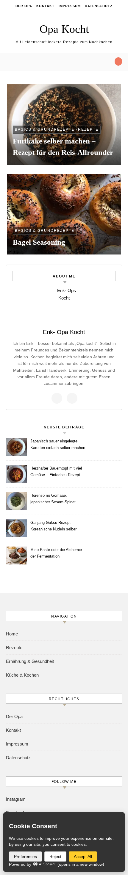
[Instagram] (72, 398)
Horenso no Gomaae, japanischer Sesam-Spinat (53, 498)
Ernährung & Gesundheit (30, 661)
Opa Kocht (64, 29)
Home (12, 633)
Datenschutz (99, 6)
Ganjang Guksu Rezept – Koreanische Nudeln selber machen (53, 526)
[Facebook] (56, 398)
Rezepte (88, 129)
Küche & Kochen (22, 675)
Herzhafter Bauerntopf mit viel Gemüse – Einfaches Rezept (56, 471)
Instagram (16, 799)
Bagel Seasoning (39, 242)
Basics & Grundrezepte (44, 129)
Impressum (70, 6)
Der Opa (23, 6)
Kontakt (45, 6)
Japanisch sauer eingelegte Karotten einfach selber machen (57, 444)
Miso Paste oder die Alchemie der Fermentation (56, 552)
